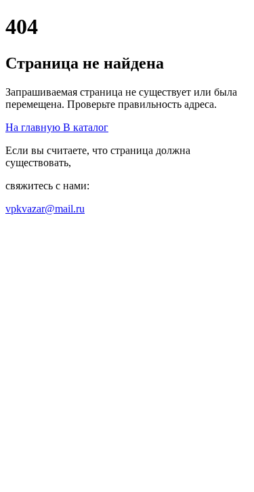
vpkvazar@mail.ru (45, 208)
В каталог (85, 127)
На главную (34, 127)
